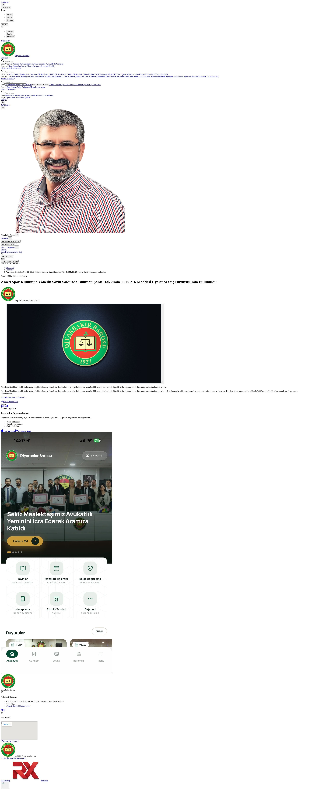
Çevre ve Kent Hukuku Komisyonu (43, 76)
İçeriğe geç (5, 2)
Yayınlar (8, 97)
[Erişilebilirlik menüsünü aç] (5, 785)
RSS (24, 758)
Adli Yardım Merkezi (160, 74)
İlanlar (51, 95)
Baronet (6, 41)
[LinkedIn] (5, 406)
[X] (3, 406)
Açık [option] (8, 15)
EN (11, 256)
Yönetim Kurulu (18, 64)
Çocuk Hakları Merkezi (70, 74)
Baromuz (4, 58)
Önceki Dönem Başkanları (31, 66)
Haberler (8, 95)
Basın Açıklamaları (27, 95)
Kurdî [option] (9, 34)
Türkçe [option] (10, 31)
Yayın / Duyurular (8, 89)
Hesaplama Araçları (37, 87)
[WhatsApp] (7, 406)
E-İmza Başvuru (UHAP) (58, 85)
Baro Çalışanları (14, 66)
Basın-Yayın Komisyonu (20, 76)
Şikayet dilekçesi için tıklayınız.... (13, 397)
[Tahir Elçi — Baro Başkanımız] (63, 232)
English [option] (10, 36)
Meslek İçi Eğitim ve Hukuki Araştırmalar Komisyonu (180, 76)
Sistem (6, 8)
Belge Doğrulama (23, 87)
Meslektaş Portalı (7, 79)
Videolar (45, 95)
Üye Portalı (9, 85)
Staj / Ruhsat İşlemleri (40, 85)
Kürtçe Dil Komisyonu (209, 76)
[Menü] (3, 107)
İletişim (4, 100)
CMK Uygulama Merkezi (104, 74)
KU (7, 256)
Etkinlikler (38, 95)
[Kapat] (17, 234)
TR (5, 25)
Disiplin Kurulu (31, 64)
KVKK (4, 758)
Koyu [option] (8, 17)
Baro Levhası (12, 87)
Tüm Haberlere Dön (10, 402)
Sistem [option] (9, 20)
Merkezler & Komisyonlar (11, 68)
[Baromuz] (10, 238)
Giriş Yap (6, 105)
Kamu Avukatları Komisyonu (148, 76)
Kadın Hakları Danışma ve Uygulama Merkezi (26, 74)
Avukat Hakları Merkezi (142, 74)
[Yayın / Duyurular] (17, 247)
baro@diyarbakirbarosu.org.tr (18, 706)
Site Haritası (17, 758)
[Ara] (3, 4)
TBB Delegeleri (57, 64)
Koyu (9, 261)
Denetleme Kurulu (44, 64)
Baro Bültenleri (17, 97)
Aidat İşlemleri (25, 85)
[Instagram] (4, 710)
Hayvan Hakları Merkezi (123, 74)
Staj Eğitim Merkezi (87, 74)
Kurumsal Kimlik (47, 66)
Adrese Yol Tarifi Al (10, 741)
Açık (3, 261)
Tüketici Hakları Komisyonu (68, 76)
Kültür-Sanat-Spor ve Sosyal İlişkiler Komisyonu (118, 76)
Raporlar (26, 97)
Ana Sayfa (10, 268)
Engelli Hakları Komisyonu (89, 76)
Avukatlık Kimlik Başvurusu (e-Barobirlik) (84, 85)
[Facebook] (2, 406)
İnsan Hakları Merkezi (52, 74)
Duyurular (16, 95)
